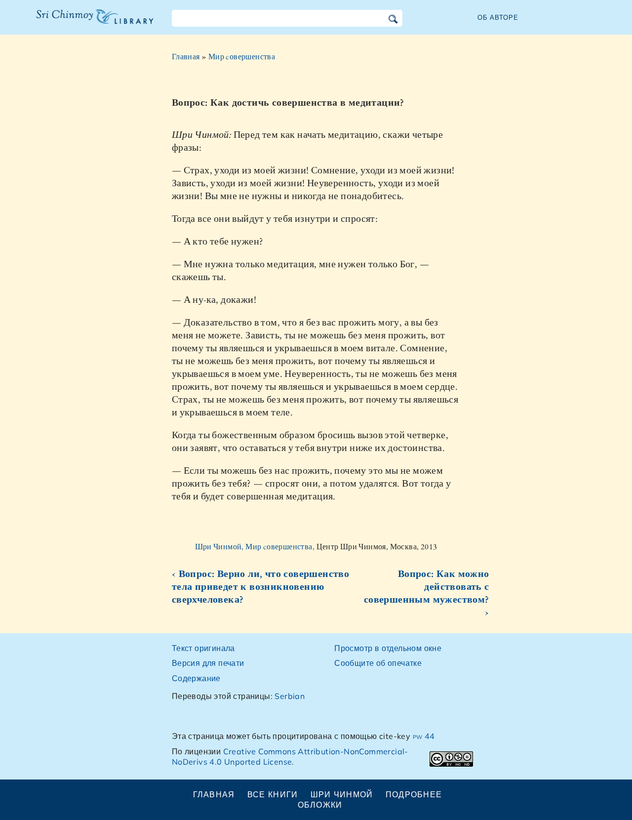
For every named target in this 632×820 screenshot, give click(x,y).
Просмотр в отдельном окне (387, 648)
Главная (186, 56)
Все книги (272, 794)
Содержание (196, 678)
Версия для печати (208, 663)
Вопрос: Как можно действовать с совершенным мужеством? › (426, 592)
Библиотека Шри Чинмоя (89, 22)
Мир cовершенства (241, 56)
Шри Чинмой (342, 794)
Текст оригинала (203, 648)
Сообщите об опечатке (378, 663)
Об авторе (497, 17)
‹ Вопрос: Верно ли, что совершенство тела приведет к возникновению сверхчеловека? (260, 586)
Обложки (320, 805)
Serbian (290, 696)
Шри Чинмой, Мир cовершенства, (255, 546)
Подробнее (414, 794)
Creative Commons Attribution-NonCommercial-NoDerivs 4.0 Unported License (290, 756)
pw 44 (424, 736)
